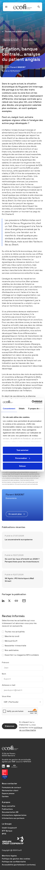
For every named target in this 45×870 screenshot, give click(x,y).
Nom (4, 673)
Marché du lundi (10, 40)
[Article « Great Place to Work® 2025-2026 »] (5, 774)
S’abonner (9, 726)
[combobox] (22, 702)
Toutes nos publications (16, 31)
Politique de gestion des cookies (16, 859)
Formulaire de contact (11, 787)
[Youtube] (8, 766)
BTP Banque (7, 831)
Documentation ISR (10, 812)
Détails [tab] (22, 409)
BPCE (4, 834)
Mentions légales (9, 856)
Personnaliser (21, 458)
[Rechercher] (38, 6)
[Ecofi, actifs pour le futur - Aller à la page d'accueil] (22, 7)
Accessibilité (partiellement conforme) (18, 865)
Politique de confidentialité (14, 862)
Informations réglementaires (14, 815)
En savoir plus (15, 514)
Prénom (5, 662)
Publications (7, 809)
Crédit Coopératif (9, 828)
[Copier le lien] (16, 601)
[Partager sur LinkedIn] (3, 601)
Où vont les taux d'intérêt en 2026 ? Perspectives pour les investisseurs (22, 560)
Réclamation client (10, 790)
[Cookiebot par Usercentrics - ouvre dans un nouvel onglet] (32, 401)
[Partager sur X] (9, 601)
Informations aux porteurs (13, 818)
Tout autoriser (22, 450)
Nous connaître (8, 806)
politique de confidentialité (30, 728)
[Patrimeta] (14, 766)
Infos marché (30, 40)
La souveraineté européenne (19, 539)
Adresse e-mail (8, 685)
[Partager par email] (24, 601)
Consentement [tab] (9, 409)
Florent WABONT (18, 67)
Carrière (5, 796)
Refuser (22, 466)
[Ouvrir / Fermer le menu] (6, 6)
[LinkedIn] (3, 766)
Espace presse (8, 793)
